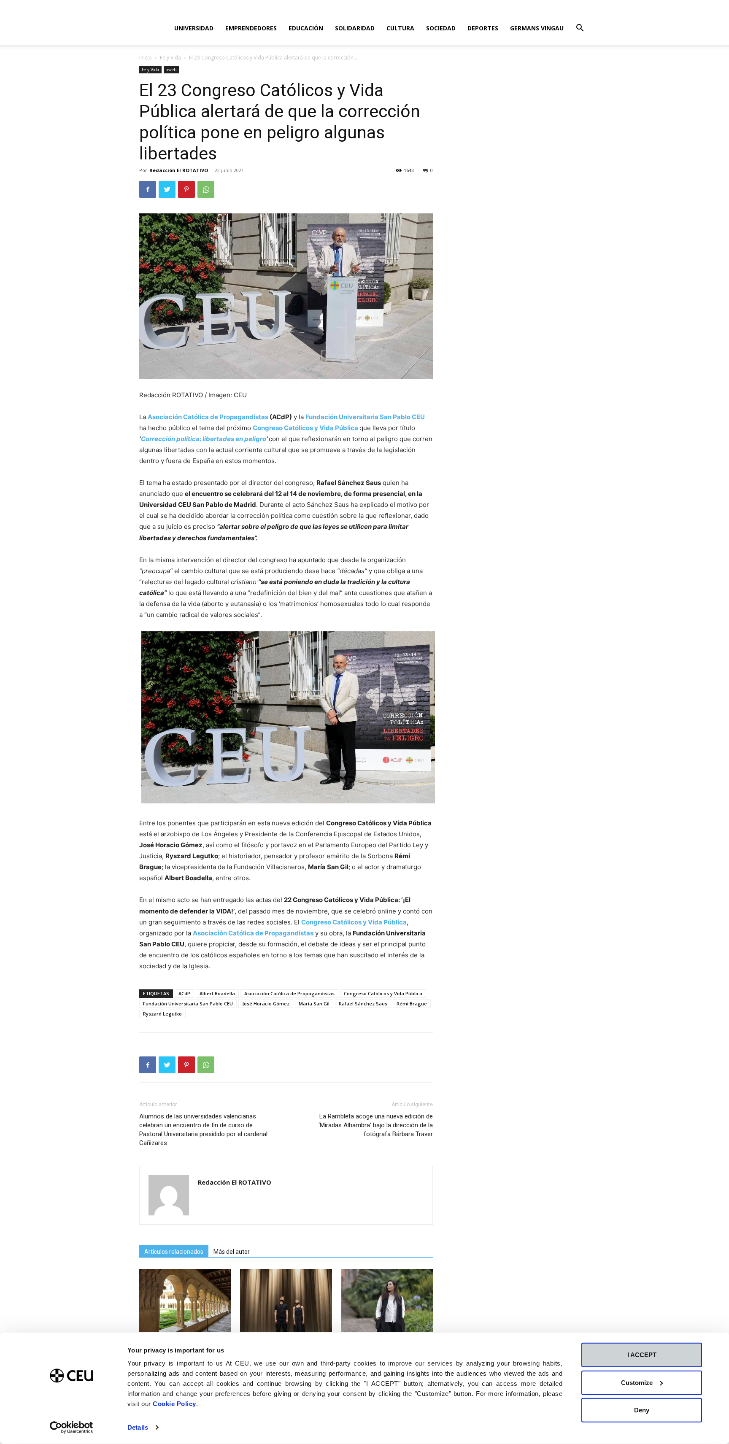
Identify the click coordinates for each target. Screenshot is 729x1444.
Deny (641, 1410)
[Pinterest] (186, 189)
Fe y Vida (170, 57)
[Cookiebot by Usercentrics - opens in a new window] (71, 1427)
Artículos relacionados (173, 1251)
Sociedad (441, 28)
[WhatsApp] (205, 189)
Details (137, 1427)
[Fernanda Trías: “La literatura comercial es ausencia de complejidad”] (387, 1300)
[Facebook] (147, 189)
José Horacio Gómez (265, 1003)
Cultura (400, 28)
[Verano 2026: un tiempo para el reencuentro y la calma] (185, 1300)
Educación (306, 28)
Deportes (482, 28)
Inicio (145, 57)
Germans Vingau (537, 28)
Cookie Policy (174, 1403)
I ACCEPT (641, 1354)
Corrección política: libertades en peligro (203, 439)
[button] (580, 29)
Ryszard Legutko (162, 1013)
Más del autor (231, 1251)
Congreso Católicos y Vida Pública (383, 993)
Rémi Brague (412, 1003)
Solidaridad (355, 28)
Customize (637, 1382)
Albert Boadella (217, 993)
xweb (171, 70)
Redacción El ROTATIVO (178, 170)
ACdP (184, 993)
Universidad (193, 28)
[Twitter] (167, 189)
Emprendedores (251, 28)
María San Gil (314, 1003)
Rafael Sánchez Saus (363, 1003)
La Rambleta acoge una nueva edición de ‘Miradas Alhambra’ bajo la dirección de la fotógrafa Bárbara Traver (376, 1125)
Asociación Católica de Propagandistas (208, 417)
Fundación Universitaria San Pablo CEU (188, 1003)
